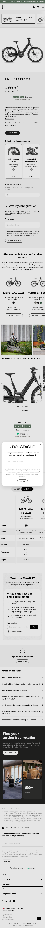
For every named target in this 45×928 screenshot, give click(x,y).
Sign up (22, 481)
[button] (40, 445)
